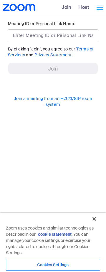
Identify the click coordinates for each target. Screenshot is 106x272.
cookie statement (55, 234)
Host (83, 7)
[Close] (94, 219)
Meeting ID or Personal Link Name (41, 23)
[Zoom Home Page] (18, 7)
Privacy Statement (53, 55)
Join (67, 7)
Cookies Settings (53, 264)
